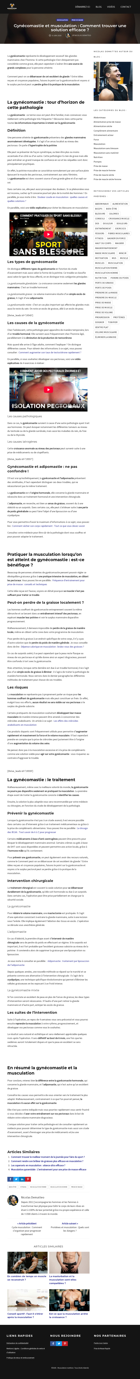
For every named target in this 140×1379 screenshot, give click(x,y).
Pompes (98, 161)
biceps (98, 208)
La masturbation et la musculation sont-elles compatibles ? (62, 1280)
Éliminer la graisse (105, 337)
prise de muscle (104, 307)
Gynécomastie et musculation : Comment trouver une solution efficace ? (70, 27)
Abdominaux (100, 117)
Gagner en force (116, 238)
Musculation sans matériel (106, 152)
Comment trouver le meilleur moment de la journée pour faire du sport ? (48, 1156)
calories (114, 213)
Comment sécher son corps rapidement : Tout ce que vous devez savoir (48, 525)
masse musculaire (105, 253)
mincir (122, 253)
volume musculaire (106, 332)
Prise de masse (77, 20)
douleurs (122, 223)
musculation (115, 263)
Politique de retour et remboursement (20, 1358)
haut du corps (103, 243)
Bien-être (12, 1187)
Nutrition (98, 157)
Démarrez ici (82, 6)
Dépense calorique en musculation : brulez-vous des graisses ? (52, 646)
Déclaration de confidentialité (17, 1343)
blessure (100, 213)
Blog (99, 6)
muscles (99, 263)
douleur (108, 223)
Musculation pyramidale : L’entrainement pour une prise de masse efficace (48, 1169)
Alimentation (120, 203)
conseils (100, 218)
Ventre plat (102, 327)
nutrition (101, 277)
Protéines (119, 317)
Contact (126, 6)
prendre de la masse (106, 292)
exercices (120, 228)
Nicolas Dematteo (32, 1197)
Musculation (62, 20)
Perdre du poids (120, 277)
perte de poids (103, 287)
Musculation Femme (38, 1187)
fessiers (99, 233)
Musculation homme (58, 1187)
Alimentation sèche (103, 126)
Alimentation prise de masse (107, 121)
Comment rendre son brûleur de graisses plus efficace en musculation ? (47, 1161)
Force (96, 139)
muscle (124, 258)
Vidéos (111, 6)
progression (102, 317)
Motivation (101, 258)
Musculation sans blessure (106, 148)
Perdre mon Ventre (101, 1343)
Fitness (23, 1187)
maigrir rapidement (106, 248)
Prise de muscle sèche (104, 175)
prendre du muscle (106, 297)
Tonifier (113, 322)
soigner (99, 322)
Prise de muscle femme (105, 170)
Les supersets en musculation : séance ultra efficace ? (38, 1165)
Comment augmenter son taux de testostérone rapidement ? (50, 352)
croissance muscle (119, 218)
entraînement (103, 228)
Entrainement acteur (103, 135)
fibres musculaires (119, 233)
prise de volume (104, 312)
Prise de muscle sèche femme (107, 179)
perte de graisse (104, 282)
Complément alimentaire (106, 130)
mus (114, 258)
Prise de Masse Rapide (102, 1348)
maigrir (119, 243)
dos (97, 223)
